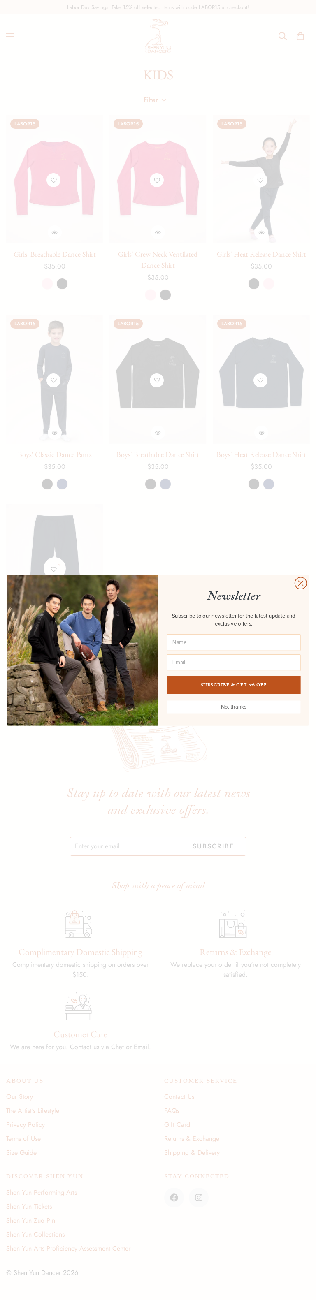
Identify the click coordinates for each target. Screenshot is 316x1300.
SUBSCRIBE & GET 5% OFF (234, 684)
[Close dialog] (301, 583)
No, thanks (233, 706)
